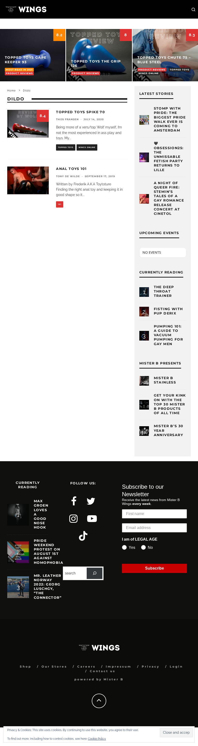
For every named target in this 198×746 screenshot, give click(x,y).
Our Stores (54, 666)
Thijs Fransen (67, 119)
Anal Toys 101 (71, 169)
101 (59, 204)
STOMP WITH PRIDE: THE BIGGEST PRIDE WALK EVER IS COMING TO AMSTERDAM (170, 119)
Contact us (102, 671)
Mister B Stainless (165, 380)
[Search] (94, 573)
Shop (25, 666)
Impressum (119, 666)
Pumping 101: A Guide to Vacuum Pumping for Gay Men (168, 335)
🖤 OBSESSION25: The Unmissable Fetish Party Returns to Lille (169, 156)
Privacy (151, 666)
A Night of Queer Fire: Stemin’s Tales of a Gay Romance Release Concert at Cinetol (169, 198)
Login (176, 666)
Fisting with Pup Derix (168, 311)
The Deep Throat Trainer (164, 291)
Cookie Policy (97, 738)
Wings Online (86, 147)
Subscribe (154, 568)
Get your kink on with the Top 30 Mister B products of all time (170, 404)
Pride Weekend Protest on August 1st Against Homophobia (48, 551)
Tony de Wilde (68, 176)
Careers (86, 666)
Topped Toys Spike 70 (80, 112)
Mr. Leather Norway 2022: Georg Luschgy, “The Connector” (48, 586)
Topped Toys (65, 147)
